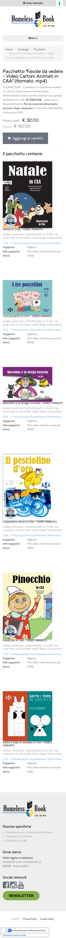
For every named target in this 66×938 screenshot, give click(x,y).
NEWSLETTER (21, 896)
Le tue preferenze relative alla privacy (29, 930)
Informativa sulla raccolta (14, 935)
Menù (34, 38)
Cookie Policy (47, 919)
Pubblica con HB (16, 840)
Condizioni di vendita (19, 836)
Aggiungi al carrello (27, 138)
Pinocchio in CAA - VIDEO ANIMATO (25, 640)
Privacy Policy (30, 919)
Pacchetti (39, 49)
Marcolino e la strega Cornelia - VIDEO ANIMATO (33, 403)
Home (9, 49)
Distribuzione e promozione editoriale (29, 832)
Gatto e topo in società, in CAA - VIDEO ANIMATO (27, 744)
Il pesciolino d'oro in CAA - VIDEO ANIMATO (30, 521)
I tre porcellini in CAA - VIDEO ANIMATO (27, 316)
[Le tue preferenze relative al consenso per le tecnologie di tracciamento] (59, 3)
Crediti (15, 918)
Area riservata (34, 3)
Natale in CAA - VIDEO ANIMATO (23, 229)
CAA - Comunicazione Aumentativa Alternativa (32, 243)
